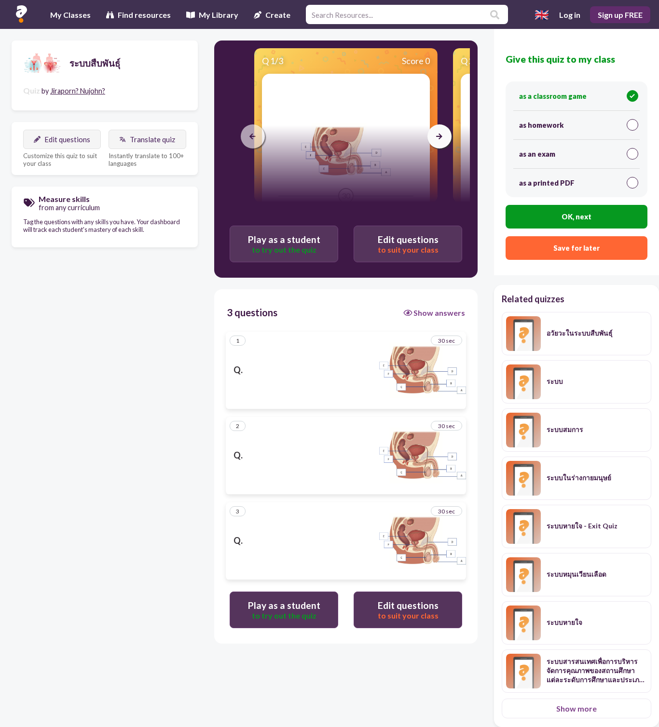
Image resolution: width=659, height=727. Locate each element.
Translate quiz (152, 139)
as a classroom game (553, 96)
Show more (576, 708)
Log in (569, 14)
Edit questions (67, 139)
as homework (541, 125)
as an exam (537, 154)
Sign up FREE (620, 14)
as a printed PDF (547, 183)
